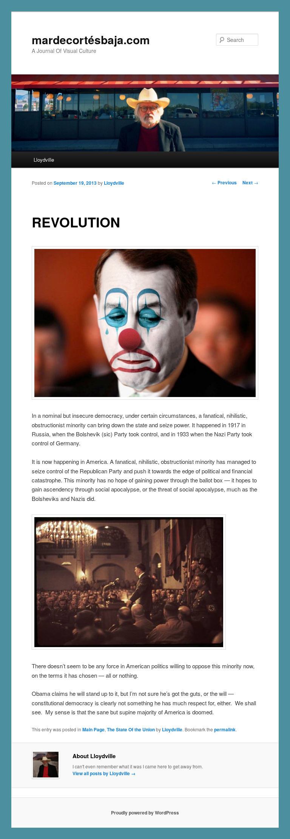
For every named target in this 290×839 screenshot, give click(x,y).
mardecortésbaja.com (91, 39)
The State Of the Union (131, 729)
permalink (225, 729)
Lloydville (44, 159)
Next (250, 182)
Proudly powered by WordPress (145, 812)
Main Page (93, 729)
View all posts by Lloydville (104, 773)
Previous (224, 182)
